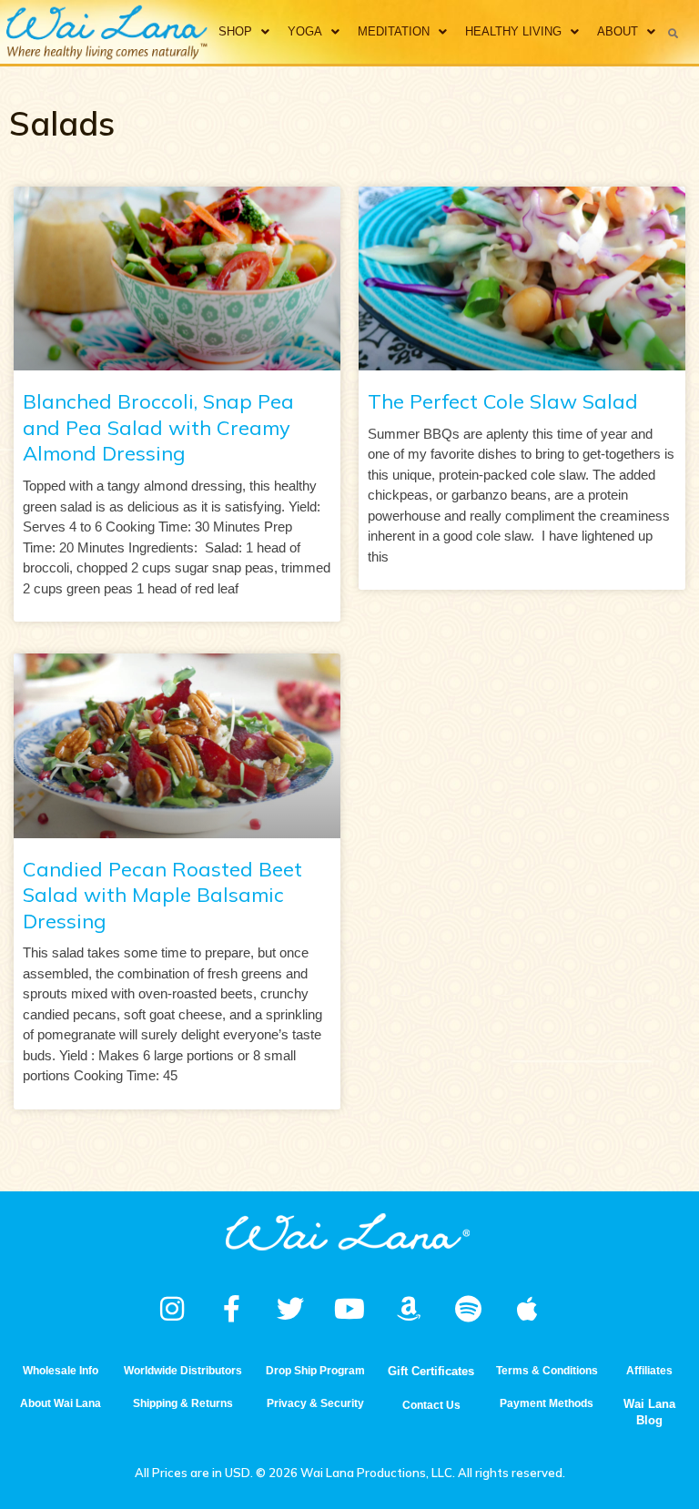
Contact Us (431, 1405)
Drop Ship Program (315, 1370)
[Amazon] (408, 1308)
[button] (673, 33)
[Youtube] (349, 1308)
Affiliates (649, 1370)
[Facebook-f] (231, 1308)
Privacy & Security (315, 1403)
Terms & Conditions (547, 1370)
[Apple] (527, 1308)
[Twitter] (290, 1308)
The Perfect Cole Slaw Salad (503, 401)
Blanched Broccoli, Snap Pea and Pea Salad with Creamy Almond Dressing (158, 427)
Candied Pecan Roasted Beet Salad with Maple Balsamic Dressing (162, 895)
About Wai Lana (60, 1403)
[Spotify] (468, 1308)
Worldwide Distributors (183, 1370)
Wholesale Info (60, 1370)
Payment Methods (546, 1403)
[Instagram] (172, 1308)
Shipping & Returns (183, 1403)
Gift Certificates (431, 1371)
